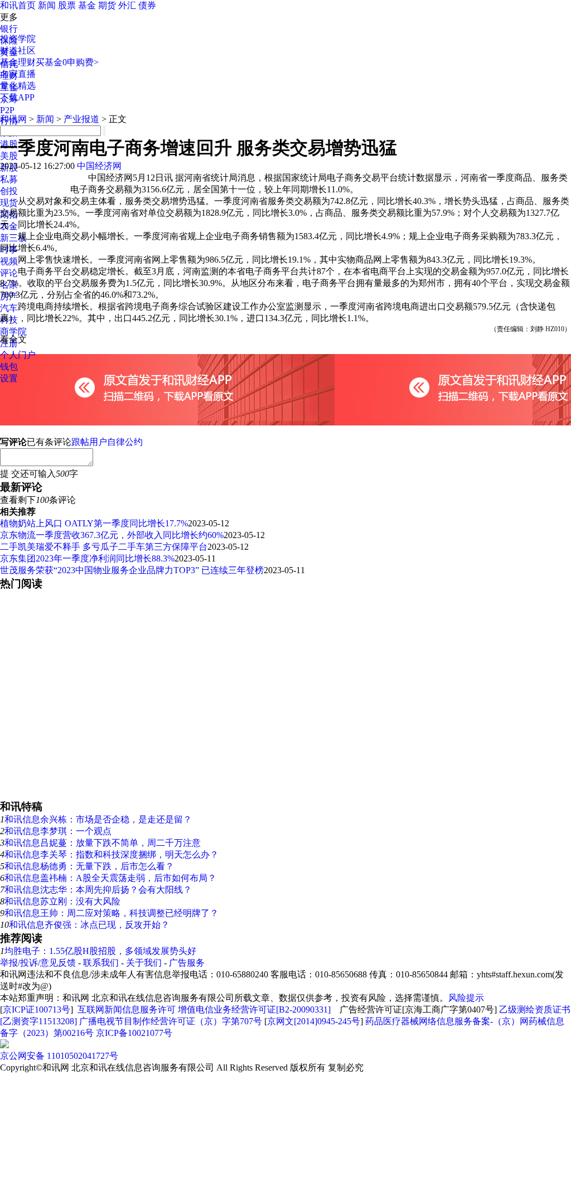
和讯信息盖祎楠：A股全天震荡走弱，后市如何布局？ (110, 878)
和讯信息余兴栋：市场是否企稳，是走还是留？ (98, 819)
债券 (147, 5)
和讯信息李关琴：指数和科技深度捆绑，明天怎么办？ (111, 854)
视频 (9, 261)
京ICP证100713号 (36, 1009)
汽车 (9, 308)
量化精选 (18, 85)
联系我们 (101, 962)
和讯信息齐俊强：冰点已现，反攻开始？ (89, 924)
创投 (9, 191)
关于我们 (144, 962)
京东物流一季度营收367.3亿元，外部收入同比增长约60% (112, 535)
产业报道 (81, 119)
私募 (9, 179)
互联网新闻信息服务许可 (127, 1009)
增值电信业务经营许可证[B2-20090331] (254, 1009)
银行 (9, 28)
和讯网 (13, 119)
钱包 (9, 366)
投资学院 (18, 38)
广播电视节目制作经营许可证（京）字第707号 (170, 1021)
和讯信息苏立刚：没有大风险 (62, 901)
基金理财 (18, 62)
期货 (107, 5)
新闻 (47, 5)
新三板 (13, 238)
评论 (9, 273)
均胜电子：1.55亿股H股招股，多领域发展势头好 (100, 951)
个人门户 (18, 355)
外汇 (127, 5)
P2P (7, 110)
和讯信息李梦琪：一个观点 (58, 831)
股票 (67, 5)
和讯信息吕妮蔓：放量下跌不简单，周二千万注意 (102, 843)
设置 (9, 378)
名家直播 (18, 74)
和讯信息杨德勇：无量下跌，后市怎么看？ (89, 866)
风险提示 (466, 998)
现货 (9, 202)
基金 (87, 5)
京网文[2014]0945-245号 (313, 1021)
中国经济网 (99, 166)
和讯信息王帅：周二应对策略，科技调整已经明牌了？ (111, 913)
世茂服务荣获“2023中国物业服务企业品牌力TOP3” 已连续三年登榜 (132, 570)
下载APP (17, 97)
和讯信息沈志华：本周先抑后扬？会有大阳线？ (98, 889)
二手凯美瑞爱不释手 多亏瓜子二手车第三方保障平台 (103, 546)
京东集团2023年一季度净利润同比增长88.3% (87, 558)
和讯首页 (18, 5)
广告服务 (187, 962)
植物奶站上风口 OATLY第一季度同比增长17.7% (94, 523)
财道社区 (18, 50)
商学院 (13, 331)
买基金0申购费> (67, 62)
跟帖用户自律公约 (107, 442)
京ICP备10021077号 (134, 1033)
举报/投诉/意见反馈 (38, 962)
